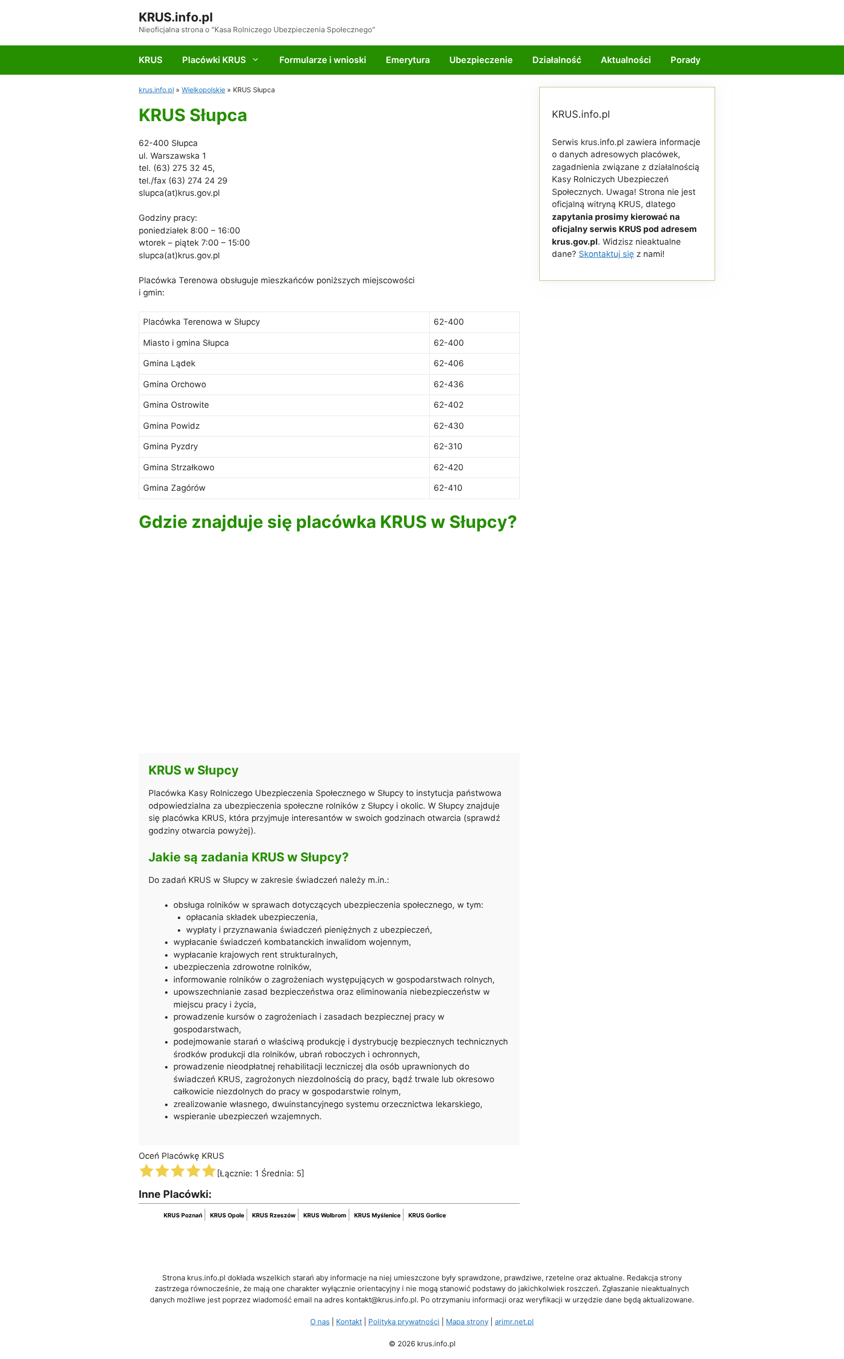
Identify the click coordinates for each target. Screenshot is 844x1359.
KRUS (151, 60)
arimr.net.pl (514, 1321)
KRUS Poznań (183, 1215)
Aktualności (626, 60)
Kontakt (349, 1321)
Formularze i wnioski (322, 60)
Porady (685, 60)
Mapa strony (467, 1321)
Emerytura (408, 60)
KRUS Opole (227, 1215)
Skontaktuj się (606, 254)
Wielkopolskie (203, 89)
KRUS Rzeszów (273, 1215)
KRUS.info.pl (176, 17)
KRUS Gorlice (427, 1215)
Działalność (556, 60)
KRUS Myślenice (377, 1215)
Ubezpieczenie (481, 60)
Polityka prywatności (404, 1321)
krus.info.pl (156, 89)
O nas (320, 1321)
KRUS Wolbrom (324, 1215)
